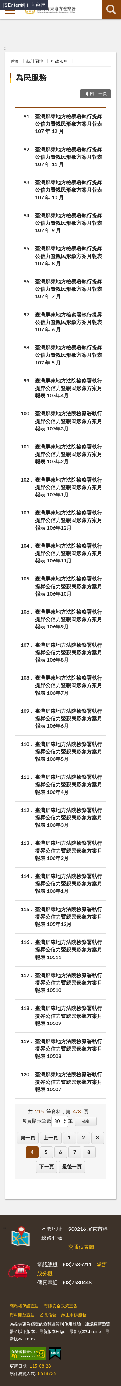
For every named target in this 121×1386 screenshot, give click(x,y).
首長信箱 (48, 1315)
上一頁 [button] (51, 1138)
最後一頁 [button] (72, 1166)
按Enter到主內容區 (24, 5)
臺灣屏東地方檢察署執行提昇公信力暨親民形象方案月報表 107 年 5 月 (68, 355)
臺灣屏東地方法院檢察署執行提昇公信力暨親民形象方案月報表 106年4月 (68, 785)
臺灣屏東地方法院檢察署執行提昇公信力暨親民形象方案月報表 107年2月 (68, 454)
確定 (85, 1121)
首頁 (15, 62)
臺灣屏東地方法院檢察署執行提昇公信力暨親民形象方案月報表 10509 (68, 1016)
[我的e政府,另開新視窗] (55, 1355)
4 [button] (32, 1152)
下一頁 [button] (46, 1166)
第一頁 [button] (28, 1138)
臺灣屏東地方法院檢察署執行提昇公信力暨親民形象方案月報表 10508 (68, 1049)
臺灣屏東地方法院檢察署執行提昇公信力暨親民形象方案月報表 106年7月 (68, 685)
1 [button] (69, 1138)
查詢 (111, 9)
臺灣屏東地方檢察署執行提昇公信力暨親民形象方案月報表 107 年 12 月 (68, 124)
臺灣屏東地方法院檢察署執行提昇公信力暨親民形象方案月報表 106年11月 (68, 553)
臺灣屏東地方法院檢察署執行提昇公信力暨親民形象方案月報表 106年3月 (68, 818)
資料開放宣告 (22, 1315)
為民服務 (31, 78)
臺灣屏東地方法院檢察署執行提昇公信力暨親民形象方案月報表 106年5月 (68, 752)
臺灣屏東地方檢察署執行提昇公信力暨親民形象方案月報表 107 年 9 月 (68, 223)
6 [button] (60, 1152)
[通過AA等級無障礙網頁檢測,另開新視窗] (28, 1355)
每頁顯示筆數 (36, 1121)
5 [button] (46, 1152)
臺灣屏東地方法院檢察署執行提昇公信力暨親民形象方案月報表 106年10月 (68, 586)
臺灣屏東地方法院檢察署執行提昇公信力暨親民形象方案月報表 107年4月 (68, 388)
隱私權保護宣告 (24, 1306)
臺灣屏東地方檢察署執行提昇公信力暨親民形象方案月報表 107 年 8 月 (68, 256)
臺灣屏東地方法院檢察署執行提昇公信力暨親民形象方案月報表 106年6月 (68, 719)
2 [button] (83, 1138)
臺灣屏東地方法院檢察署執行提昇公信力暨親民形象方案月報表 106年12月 (68, 520)
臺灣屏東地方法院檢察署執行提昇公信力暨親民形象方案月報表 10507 (68, 1082)
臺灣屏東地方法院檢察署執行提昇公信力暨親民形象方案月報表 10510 (68, 983)
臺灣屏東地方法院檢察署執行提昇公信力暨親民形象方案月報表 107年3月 (68, 421)
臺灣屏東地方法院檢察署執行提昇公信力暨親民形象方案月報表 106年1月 (68, 884)
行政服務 (59, 62)
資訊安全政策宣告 (60, 1306)
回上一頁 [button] (98, 94)
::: (5, 48)
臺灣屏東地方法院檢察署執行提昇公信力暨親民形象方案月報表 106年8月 (68, 653)
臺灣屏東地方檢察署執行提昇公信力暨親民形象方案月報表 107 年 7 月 (68, 289)
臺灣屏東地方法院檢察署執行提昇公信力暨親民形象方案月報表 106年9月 (68, 619)
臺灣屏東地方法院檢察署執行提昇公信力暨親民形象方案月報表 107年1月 (68, 487)
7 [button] (74, 1152)
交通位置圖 (81, 1247)
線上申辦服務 (73, 1315)
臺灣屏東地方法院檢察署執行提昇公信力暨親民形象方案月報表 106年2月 (68, 851)
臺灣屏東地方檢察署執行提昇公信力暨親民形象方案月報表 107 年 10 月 (68, 190)
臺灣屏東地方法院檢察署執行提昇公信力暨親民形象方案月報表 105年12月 (68, 917)
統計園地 (34, 62)
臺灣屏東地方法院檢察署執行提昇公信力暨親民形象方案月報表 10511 (68, 950)
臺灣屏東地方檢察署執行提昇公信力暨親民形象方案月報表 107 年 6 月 (68, 322)
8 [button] (88, 1152)
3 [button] (97, 1138)
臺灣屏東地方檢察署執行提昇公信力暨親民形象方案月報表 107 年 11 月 (68, 157)
